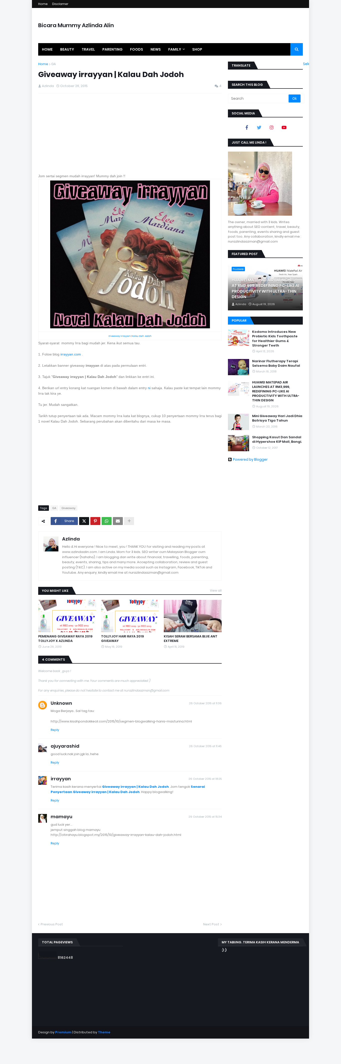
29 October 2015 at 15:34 (205, 817)
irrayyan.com (70, 354)
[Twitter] (84, 521)
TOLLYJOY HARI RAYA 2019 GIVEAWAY (122, 638)
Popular (239, 320)
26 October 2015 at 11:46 (205, 746)
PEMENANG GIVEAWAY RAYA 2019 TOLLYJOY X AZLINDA (65, 638)
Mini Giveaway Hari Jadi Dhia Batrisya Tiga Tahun (277, 418)
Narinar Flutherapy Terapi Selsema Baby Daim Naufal (276, 363)
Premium (63, 1032)
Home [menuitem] (47, 49)
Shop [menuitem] (197, 49)
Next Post (211, 924)
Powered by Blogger (250, 459)
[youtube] (284, 127)
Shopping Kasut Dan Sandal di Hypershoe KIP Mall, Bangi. (277, 439)
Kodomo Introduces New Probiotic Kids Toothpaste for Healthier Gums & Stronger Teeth (275, 339)
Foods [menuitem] (136, 49)
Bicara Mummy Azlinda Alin (76, 25)
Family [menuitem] (174, 49)
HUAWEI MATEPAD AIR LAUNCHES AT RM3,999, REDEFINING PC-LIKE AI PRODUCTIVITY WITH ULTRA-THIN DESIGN (265, 288)
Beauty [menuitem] (67, 49)
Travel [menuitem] (88, 49)
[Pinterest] (95, 521)
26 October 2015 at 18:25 (205, 779)
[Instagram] (272, 127)
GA (53, 64)
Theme (104, 1032)
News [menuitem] (156, 49)
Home (43, 4)
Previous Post (52, 924)
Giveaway (68, 508)
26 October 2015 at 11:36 (205, 703)
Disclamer (60, 4)
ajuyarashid (65, 746)
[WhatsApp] (107, 521)
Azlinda (71, 539)
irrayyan (61, 779)
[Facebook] (247, 127)
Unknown (61, 703)
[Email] (118, 521)
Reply (55, 730)
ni (149, 388)
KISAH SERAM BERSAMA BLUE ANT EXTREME (190, 638)
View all (216, 590)
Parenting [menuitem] (112, 49)
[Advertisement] (130, 133)
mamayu (61, 816)
